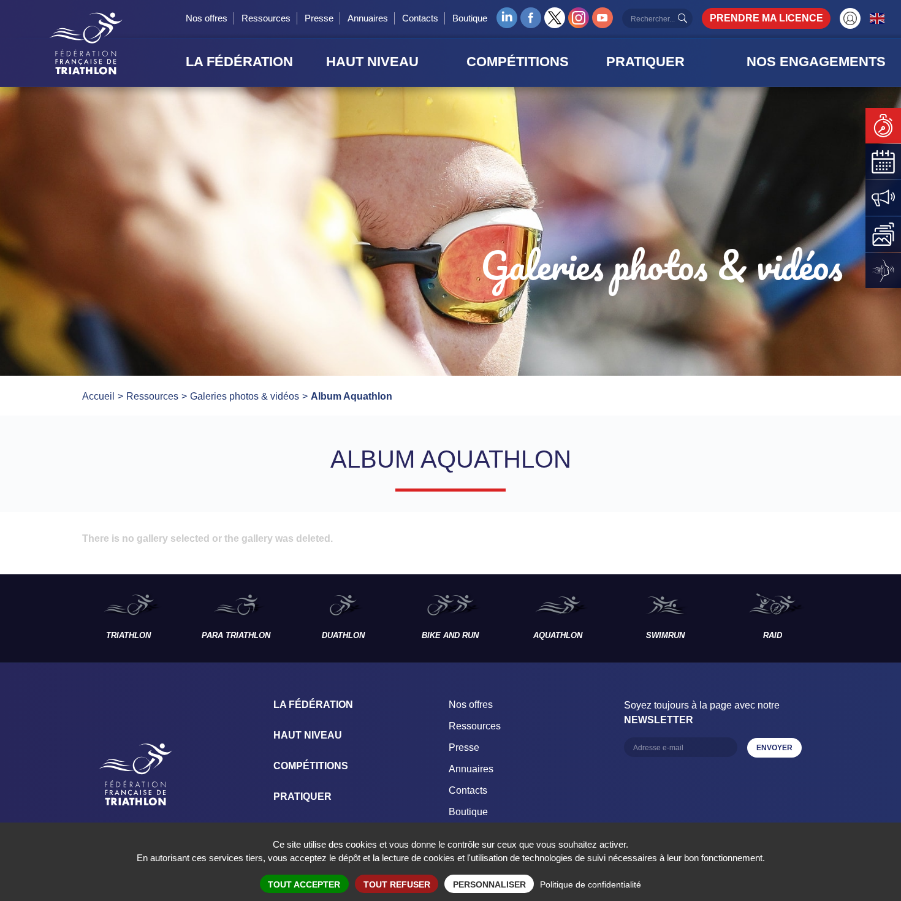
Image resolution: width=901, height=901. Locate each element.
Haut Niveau (307, 735)
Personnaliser (489, 884)
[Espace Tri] (850, 18)
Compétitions (310, 766)
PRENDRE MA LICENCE (766, 18)
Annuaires (368, 18)
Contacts (420, 18)
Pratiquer (302, 796)
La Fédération (313, 704)
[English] (878, 17)
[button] (252, 62)
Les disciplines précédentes (37, 618)
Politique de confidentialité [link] (590, 884)
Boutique (469, 18)
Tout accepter (304, 884)
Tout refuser (396, 884)
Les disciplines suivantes (863, 618)
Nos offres (206, 18)
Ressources (266, 18)
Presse (319, 18)
